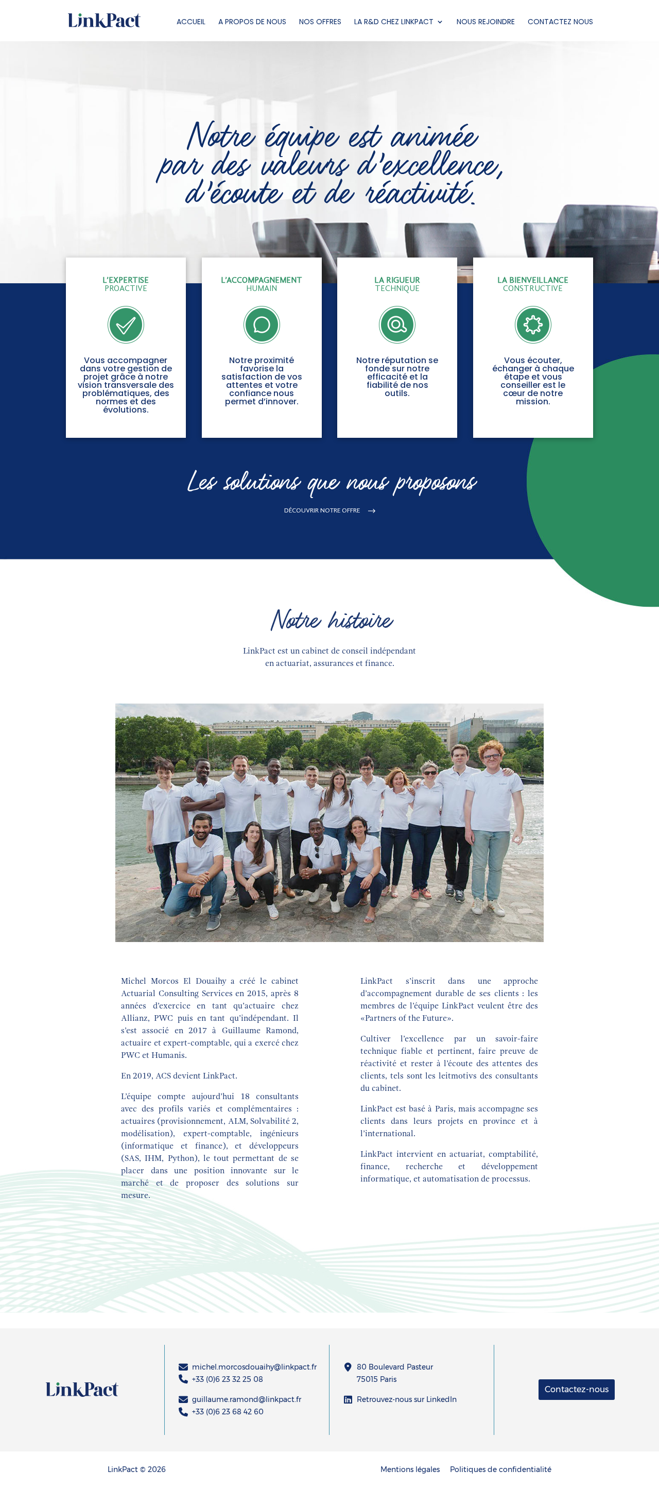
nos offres (320, 21)
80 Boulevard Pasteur (395, 1367)
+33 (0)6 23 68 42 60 (228, 1411)
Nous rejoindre (486, 21)
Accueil (191, 21)
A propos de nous (252, 21)
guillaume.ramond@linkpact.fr (246, 1399)
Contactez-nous (577, 1389)
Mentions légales (410, 1469)
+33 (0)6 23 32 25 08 (227, 1379)
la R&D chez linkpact (393, 21)
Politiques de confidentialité (500, 1469)
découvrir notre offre (322, 510)
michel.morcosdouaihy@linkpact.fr (254, 1367)
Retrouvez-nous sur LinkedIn (407, 1399)
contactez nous (560, 21)
